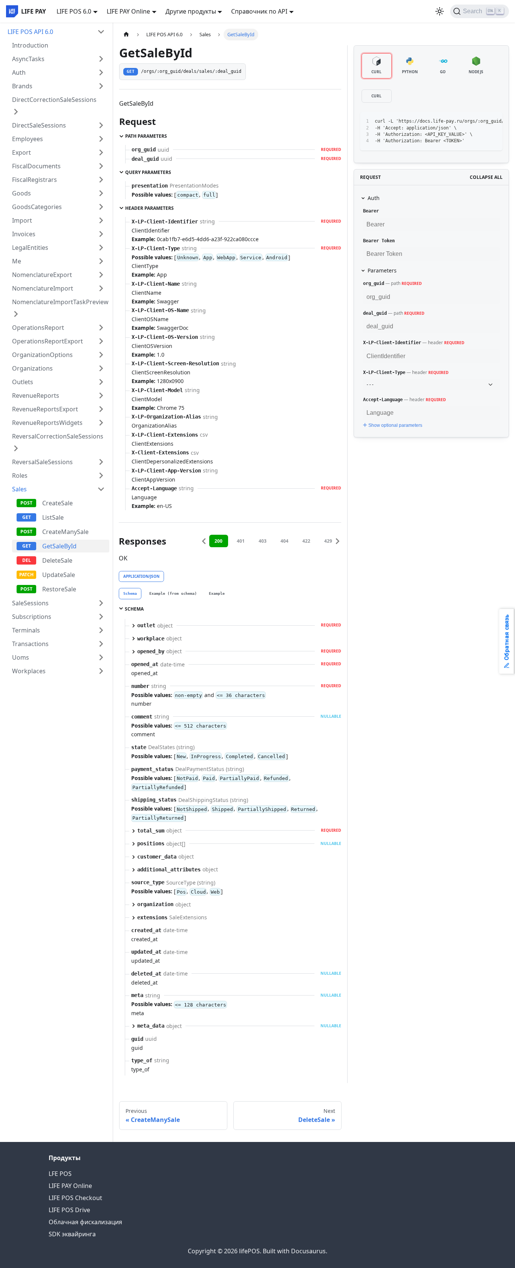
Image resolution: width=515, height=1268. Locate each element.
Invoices (23, 234)
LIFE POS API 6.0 (30, 32)
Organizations (32, 368)
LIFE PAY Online (70, 1186)
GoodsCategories (37, 207)
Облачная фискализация (85, 1222)
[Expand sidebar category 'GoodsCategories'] (101, 207)
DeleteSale (57, 560)
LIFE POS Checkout (75, 1198)
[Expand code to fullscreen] (493, 121)
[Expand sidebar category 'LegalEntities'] (101, 248)
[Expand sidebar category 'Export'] (101, 152)
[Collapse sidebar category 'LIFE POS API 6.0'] (101, 32)
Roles (20, 475)
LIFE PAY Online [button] (128, 11)
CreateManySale (65, 532)
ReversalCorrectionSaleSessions (57, 436)
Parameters (382, 270)
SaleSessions (30, 603)
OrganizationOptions (42, 355)
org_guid (373, 283)
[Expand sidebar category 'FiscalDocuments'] (101, 166)
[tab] (130, 593)
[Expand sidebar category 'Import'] (101, 220)
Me (16, 261)
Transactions (30, 644)
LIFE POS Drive (69, 1210)
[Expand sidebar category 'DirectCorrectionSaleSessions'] (16, 112)
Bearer (371, 211)
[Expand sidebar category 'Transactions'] (101, 644)
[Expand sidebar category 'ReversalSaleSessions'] (101, 462)
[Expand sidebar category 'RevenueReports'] (101, 395)
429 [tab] (328, 541)
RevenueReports (35, 395)
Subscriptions (31, 616)
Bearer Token (379, 240)
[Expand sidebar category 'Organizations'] (101, 368)
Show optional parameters (395, 425)
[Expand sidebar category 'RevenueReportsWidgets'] (101, 423)
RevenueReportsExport (45, 409)
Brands (22, 86)
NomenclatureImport (42, 288)
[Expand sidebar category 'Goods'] (101, 193)
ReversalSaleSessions (42, 462)
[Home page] (126, 34)
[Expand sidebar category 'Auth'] (101, 72)
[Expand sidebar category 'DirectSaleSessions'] (101, 125)
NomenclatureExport (42, 275)
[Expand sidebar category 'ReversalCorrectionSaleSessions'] (16, 448)
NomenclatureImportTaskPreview (60, 302)
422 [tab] (306, 541)
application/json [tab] (141, 576)
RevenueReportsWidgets (47, 423)
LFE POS (60, 1174)
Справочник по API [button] (259, 11)
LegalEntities (30, 247)
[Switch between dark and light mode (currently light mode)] (440, 11)
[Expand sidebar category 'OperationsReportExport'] (101, 341)
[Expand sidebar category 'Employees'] (101, 139)
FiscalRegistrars (34, 179)
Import (22, 220)
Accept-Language (383, 399)
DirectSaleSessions (39, 125)
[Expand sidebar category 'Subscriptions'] (101, 617)
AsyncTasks (28, 59)
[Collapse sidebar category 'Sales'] (101, 489)
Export (21, 152)
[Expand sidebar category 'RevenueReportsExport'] (101, 409)
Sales (19, 489)
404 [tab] (284, 541)
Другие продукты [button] (191, 11)
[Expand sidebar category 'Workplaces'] (101, 671)
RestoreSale (59, 589)
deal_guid (375, 313)
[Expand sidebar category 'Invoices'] (101, 234)
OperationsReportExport (47, 341)
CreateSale (57, 503)
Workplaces (29, 671)
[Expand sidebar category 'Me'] (101, 261)
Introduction (30, 45)
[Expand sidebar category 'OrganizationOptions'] (101, 355)
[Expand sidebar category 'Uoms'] (101, 657)
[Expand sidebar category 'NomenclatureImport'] (101, 288)
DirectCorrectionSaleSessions (54, 99)
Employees (27, 139)
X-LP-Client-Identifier (392, 342)
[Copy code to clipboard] (480, 121)
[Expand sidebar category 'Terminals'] (101, 630)
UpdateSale (58, 575)
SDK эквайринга (72, 1234)
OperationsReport (38, 327)
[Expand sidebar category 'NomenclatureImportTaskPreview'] (16, 314)
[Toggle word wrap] (466, 121)
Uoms (20, 657)
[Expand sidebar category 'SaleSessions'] (101, 603)
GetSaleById (59, 546)
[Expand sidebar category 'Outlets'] (101, 382)
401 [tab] (241, 541)
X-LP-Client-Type (384, 372)
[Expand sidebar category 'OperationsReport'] (101, 328)
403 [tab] (263, 541)
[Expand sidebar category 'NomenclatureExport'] (101, 275)
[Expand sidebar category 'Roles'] (101, 475)
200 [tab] (218, 541)
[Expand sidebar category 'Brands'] (101, 86)
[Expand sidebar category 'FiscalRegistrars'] (101, 180)
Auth (19, 72)
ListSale (53, 517)
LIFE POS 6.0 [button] (74, 11)
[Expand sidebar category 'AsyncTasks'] (101, 59)
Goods (21, 193)
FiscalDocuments (36, 166)
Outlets (22, 382)
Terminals (26, 630)
